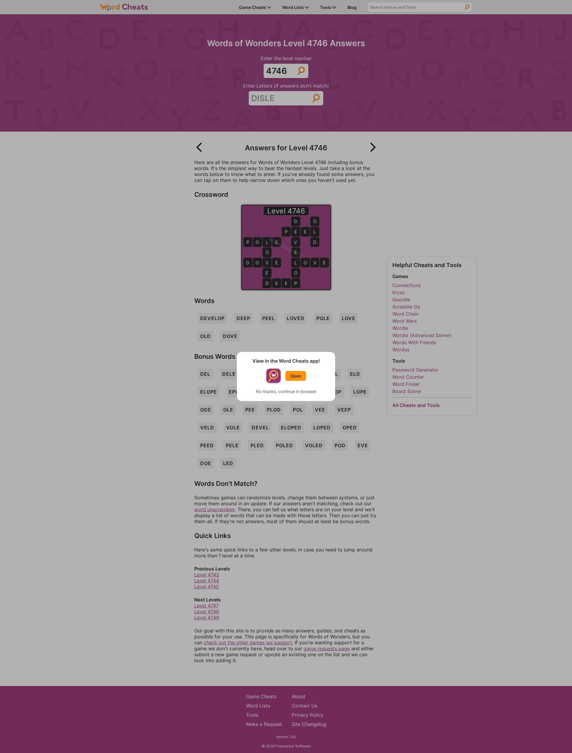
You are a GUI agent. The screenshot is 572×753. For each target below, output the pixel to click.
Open (295, 375)
